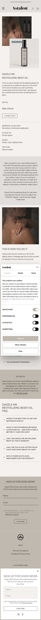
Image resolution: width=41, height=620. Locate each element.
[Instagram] (18, 614)
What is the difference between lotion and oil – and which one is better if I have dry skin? (22, 429)
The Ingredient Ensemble (18, 362)
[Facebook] (23, 614)
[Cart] (37, 8)
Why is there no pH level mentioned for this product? (20, 457)
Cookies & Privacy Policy (20, 554)
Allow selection (20, 345)
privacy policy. (27, 603)
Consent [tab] (7, 273)
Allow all (20, 338)
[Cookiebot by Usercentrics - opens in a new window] (29, 267)
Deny (20, 351)
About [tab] (33, 273)
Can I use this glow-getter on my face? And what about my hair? (21, 448)
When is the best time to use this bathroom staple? (21, 420)
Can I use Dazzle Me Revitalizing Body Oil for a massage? (21, 439)
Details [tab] (20, 273)
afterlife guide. (22, 393)
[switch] (36, 316)
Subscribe (20, 608)
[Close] (38, 571)
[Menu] (3, 8)
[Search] (33, 8)
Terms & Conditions (20, 551)
